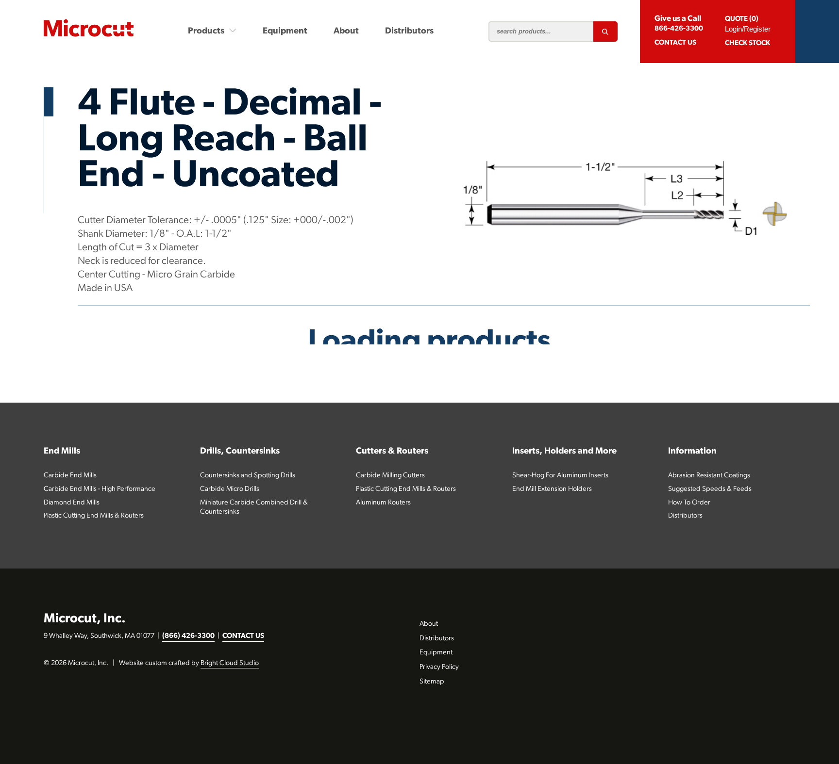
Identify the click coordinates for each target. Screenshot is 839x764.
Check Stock (747, 43)
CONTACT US (243, 636)
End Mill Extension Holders (552, 489)
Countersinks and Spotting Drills (247, 475)
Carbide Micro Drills (229, 489)
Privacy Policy (439, 667)
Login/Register (748, 29)
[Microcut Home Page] (89, 28)
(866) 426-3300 (188, 636)
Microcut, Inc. (85, 619)
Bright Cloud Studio (230, 663)
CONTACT (675, 43)
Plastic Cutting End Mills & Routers (94, 516)
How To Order (689, 502)
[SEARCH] (605, 31)
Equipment (285, 31)
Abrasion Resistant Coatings (709, 475)
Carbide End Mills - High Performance (99, 489)
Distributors (409, 31)
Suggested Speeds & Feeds (710, 489)
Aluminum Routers (383, 502)
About (346, 31)
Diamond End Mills (72, 502)
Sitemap (432, 681)
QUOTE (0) (741, 19)
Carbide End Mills (70, 475)
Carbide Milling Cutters (390, 475)
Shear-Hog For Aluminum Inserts (560, 475)
